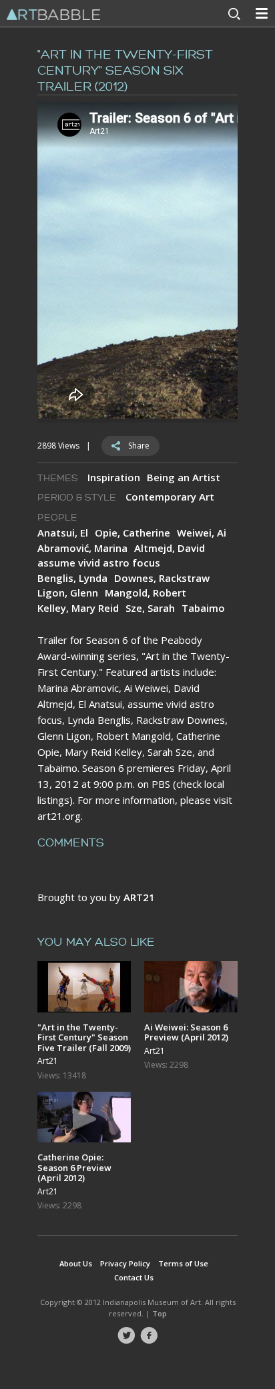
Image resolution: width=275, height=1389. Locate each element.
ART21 (139, 897)
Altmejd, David (169, 548)
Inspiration (113, 477)
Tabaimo (203, 608)
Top (159, 1313)
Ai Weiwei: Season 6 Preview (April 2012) (186, 1032)
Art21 (47, 1061)
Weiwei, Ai (201, 532)
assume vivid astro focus (98, 562)
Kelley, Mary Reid (78, 608)
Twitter (126, 1336)
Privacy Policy (125, 1263)
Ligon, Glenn (67, 592)
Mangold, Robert (145, 592)
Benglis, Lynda (72, 578)
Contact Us (134, 1277)
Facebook (149, 1336)
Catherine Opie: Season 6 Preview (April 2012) (74, 1167)
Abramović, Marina (82, 548)
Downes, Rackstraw (162, 578)
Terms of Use (183, 1263)
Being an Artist (183, 477)
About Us (75, 1263)
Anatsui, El (62, 532)
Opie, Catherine (132, 532)
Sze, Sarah (150, 608)
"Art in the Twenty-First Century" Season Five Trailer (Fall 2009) (84, 1037)
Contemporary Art (169, 496)
